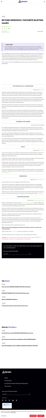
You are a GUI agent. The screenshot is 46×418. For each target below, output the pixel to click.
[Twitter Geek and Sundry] (4, 28)
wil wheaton (27, 239)
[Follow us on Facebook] (2, 400)
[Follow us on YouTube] (13, 400)
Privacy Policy (8, 380)
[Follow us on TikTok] (16, 400)
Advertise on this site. (7, 407)
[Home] (6, 372)
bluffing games (23, 237)
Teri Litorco (5, 30)
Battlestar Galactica (12, 237)
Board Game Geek (40, 179)
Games (3, 16)
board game (31, 237)
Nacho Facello (14, 231)
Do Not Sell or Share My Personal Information (16, 383)
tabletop (11, 239)
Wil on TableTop (5, 172)
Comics (4, 296)
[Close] (44, 411)
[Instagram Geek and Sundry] (6, 28)
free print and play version (27, 202)
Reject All (40, 415)
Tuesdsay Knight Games (39, 200)
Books (3, 284)
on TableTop (40, 193)
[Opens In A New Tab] (7, 405)
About (6, 378)
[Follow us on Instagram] (9, 400)
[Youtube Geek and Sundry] (8, 28)
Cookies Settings (3, 415)
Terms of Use (7, 386)
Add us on (39, 31)
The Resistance (19, 239)
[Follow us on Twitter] (6, 400)
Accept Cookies (33, 415)
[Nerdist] (23, 1)
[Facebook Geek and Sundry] (2, 28)
